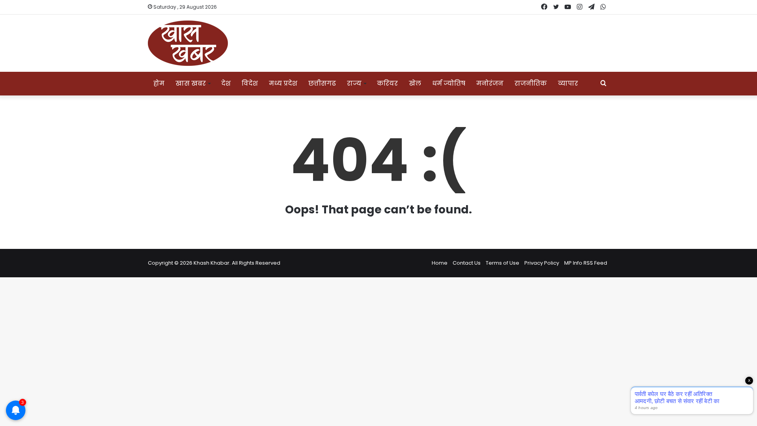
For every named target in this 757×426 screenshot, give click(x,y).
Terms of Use (502, 263)
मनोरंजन (489, 83)
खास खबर (190, 83)
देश (226, 83)
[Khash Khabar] (188, 43)
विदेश (250, 83)
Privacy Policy (541, 263)
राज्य (354, 83)
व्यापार (568, 83)
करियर (387, 83)
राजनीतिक (531, 83)
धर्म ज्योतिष (448, 83)
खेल (415, 83)
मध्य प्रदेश (283, 83)
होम (158, 83)
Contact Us (467, 263)
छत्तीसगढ (322, 83)
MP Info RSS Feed (585, 263)
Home (439, 263)
